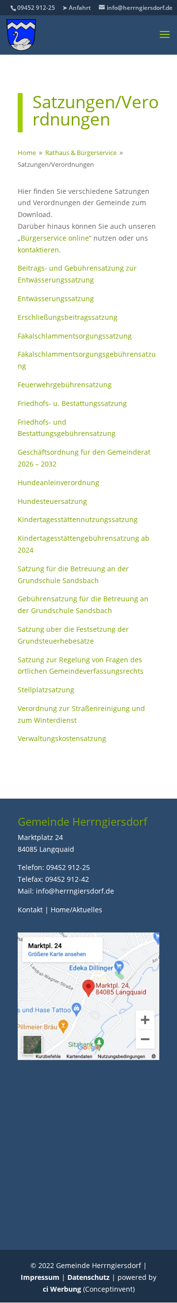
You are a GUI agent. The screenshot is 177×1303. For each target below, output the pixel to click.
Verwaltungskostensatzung (62, 738)
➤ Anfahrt (76, 7)
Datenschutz (88, 1277)
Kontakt (30, 909)
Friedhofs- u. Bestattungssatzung (72, 403)
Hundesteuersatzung (52, 501)
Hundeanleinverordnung (58, 482)
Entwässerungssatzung (56, 298)
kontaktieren (38, 249)
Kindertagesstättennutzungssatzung (78, 519)
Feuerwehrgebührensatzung (65, 384)
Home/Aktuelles (76, 909)
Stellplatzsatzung (46, 689)
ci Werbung (62, 1289)
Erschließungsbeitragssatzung (68, 317)
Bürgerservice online (55, 238)
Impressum (40, 1277)
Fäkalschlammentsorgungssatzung (75, 336)
